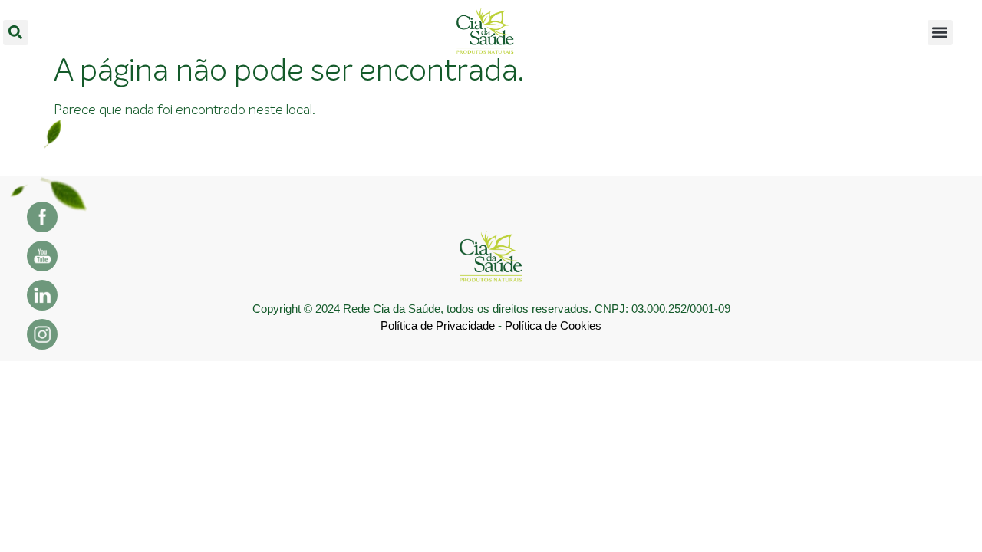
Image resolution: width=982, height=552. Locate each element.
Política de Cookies (553, 325)
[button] (15, 32)
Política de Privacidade (438, 325)
